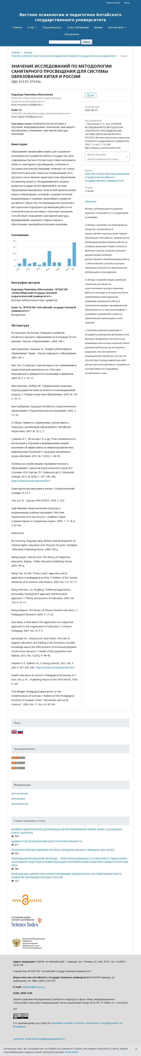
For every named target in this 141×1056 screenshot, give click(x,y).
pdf (92, 95)
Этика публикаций (78, 27)
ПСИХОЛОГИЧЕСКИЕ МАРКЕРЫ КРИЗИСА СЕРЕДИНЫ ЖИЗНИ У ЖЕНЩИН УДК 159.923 (62, 850)
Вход (127, 2)
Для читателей (19, 793)
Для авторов (116, 27)
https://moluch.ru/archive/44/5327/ (30, 480)
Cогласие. (18, 1038)
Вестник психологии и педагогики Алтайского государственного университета (70, 17)
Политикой (71, 1052)
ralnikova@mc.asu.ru (33, 987)
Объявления (71, 34)
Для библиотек (19, 803)
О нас (31, 27)
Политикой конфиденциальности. (45, 1038)
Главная (17, 27)
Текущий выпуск (52, 27)
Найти (86, 42)
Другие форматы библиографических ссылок (102, 157)
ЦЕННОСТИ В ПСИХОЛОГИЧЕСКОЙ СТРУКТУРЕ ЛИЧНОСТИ (46, 841)
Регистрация (113, 2)
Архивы (98, 27)
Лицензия (90, 201)
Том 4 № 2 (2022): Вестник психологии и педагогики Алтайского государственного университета (63, 55)
